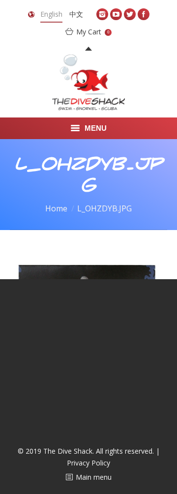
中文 (76, 14)
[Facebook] (143, 14)
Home (56, 208)
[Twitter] (130, 14)
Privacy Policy (88, 462)
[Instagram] (102, 14)
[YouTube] (116, 14)
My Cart (92, 31)
